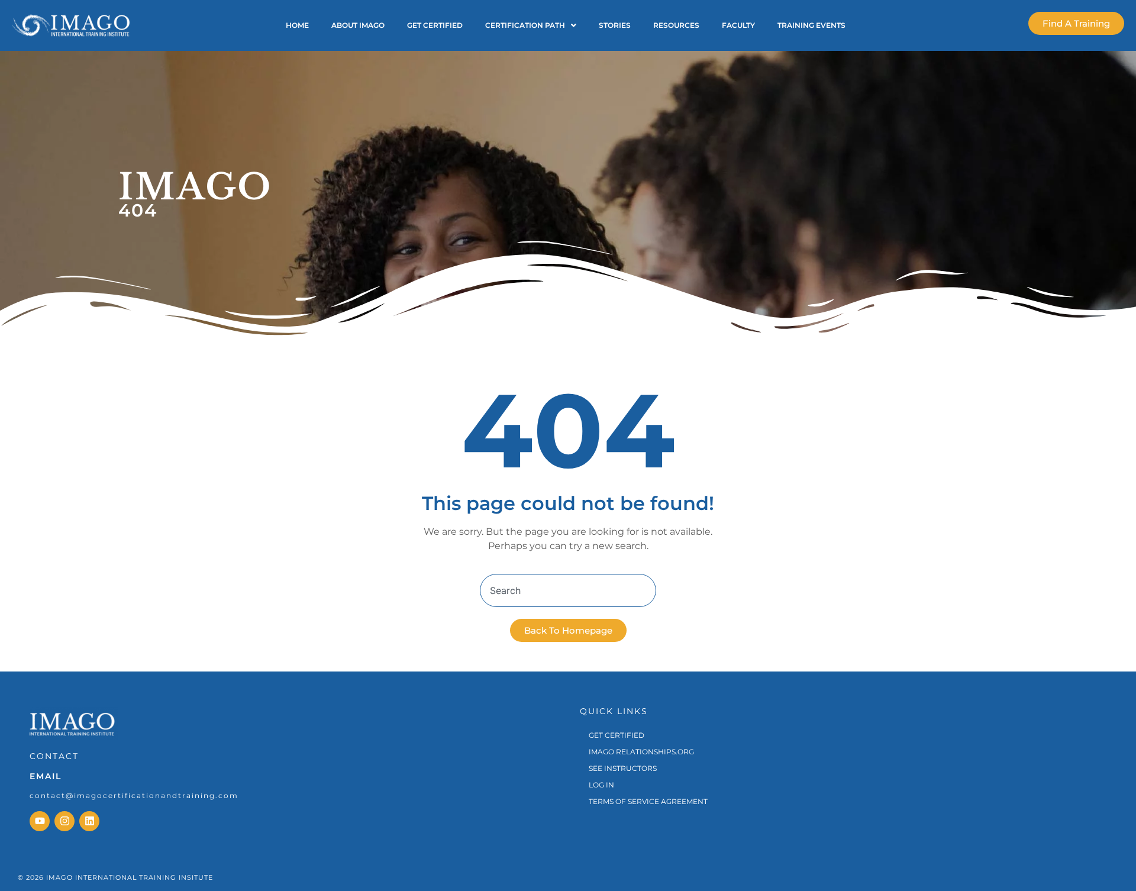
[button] (531, 25)
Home (297, 25)
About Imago (358, 25)
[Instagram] (64, 821)
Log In (601, 784)
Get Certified (435, 25)
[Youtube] (40, 821)
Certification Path (525, 25)
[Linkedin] (89, 821)
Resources (676, 25)
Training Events (811, 25)
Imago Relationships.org (641, 751)
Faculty (738, 25)
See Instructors (623, 768)
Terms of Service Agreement (648, 801)
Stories (615, 25)
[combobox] (568, 590)
